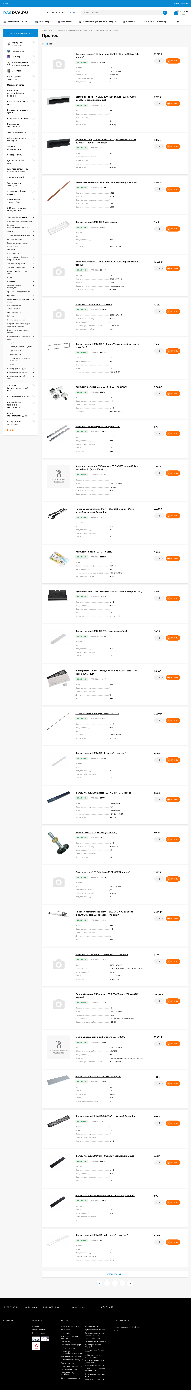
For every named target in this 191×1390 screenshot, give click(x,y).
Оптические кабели (16, 267)
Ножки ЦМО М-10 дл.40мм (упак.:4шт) (96, 832)
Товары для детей (92, 1338)
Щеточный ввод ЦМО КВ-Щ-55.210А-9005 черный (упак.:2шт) (108, 591)
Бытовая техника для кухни (72, 1360)
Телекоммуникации (69, 1369)
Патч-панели (13, 253)
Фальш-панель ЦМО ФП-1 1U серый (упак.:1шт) (100, 753)
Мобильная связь (68, 1348)
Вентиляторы (16, 354)
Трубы (10, 231)
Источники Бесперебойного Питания (71, 1352)
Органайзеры (16, 350)
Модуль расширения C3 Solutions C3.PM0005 (100, 1037)
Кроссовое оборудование (18, 292)
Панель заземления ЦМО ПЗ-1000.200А (97, 713)
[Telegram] (71, 12)
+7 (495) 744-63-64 (56, 12)
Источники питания (16, 320)
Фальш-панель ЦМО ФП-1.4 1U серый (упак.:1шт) (101, 1235)
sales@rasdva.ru (30, 1307)
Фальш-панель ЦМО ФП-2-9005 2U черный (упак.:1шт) (105, 1195)
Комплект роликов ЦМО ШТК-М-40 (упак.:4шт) (101, 387)
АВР (12, 365)
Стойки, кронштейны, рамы (19, 235)
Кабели (10, 316)
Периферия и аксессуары (71, 1345)
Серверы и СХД (91, 1326)
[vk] (101, 1307)
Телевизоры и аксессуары (95, 1341)
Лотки (9, 278)
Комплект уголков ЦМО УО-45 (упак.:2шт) (98, 426)
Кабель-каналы (14, 312)
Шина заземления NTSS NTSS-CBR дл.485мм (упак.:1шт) (106, 182)
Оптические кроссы (16, 263)
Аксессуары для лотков (17, 372)
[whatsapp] (106, 1307)
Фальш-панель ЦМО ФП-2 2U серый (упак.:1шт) (101, 631)
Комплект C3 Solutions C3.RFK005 (93, 304)
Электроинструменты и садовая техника (94, 1334)
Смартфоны (65, 1341)
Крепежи (11, 295)
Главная (7, 3)
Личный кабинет (38, 1330)
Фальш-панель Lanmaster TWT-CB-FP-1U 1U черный (103, 793)
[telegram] (109, 1307)
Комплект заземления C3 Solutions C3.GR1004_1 (101, 954)
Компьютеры (66, 1330)
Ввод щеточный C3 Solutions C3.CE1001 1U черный (102, 872)
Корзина (35, 1326)
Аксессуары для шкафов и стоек (95, 30)
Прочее (13, 343)
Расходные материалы (94, 1366)
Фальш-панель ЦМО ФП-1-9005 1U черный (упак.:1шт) (104, 1156)
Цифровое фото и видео (95, 1330)
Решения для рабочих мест (19, 243)
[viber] (112, 1307)
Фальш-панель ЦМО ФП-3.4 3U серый (96, 222)
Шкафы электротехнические (19, 221)
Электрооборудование (17, 217)
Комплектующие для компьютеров (69, 1337)
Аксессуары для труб (16, 368)
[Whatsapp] (67, 12)
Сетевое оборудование (70, 1378)
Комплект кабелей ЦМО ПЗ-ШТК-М (94, 552)
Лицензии (11, 281)
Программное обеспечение (96, 1379)
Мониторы (65, 1333)
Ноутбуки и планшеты (70, 1326)
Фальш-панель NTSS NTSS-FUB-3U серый (98, 1076)
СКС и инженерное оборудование (65, 30)
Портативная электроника (71, 1366)
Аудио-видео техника (69, 1363)
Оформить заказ (38, 1333)
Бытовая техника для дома (71, 1356)
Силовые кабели (14, 239)
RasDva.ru (136, 1327)
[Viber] (74, 12)
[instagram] (104, 1307)
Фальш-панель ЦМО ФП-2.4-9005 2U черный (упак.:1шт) (106, 1116)
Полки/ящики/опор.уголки (21, 347)
